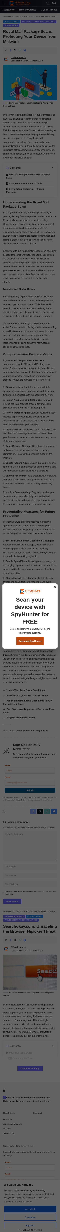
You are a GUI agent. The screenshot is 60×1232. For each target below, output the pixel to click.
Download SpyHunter (30, 641)
